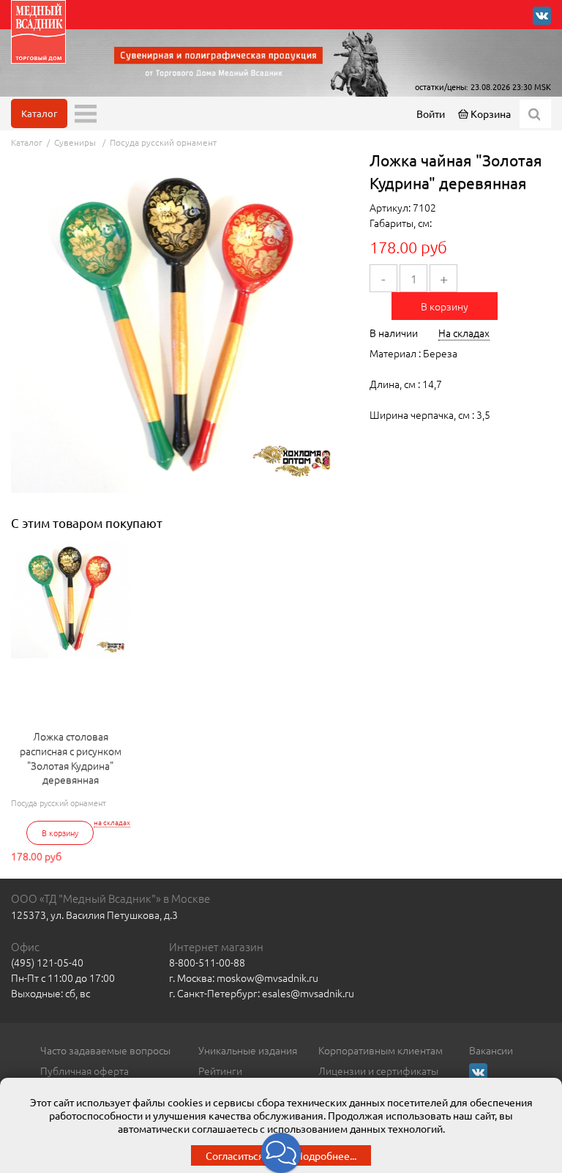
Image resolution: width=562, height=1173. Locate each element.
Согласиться (235, 1155)
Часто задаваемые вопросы (105, 1050)
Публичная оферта (84, 1070)
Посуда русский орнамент (163, 142)
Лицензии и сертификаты (378, 1070)
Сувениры (76, 142)
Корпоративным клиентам (380, 1050)
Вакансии (491, 1050)
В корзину (444, 306)
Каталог (39, 113)
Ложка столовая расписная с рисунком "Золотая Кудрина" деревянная (70, 757)
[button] (281, 1153)
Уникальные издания (247, 1050)
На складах (464, 332)
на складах (112, 822)
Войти (430, 113)
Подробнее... (326, 1155)
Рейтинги (220, 1070)
